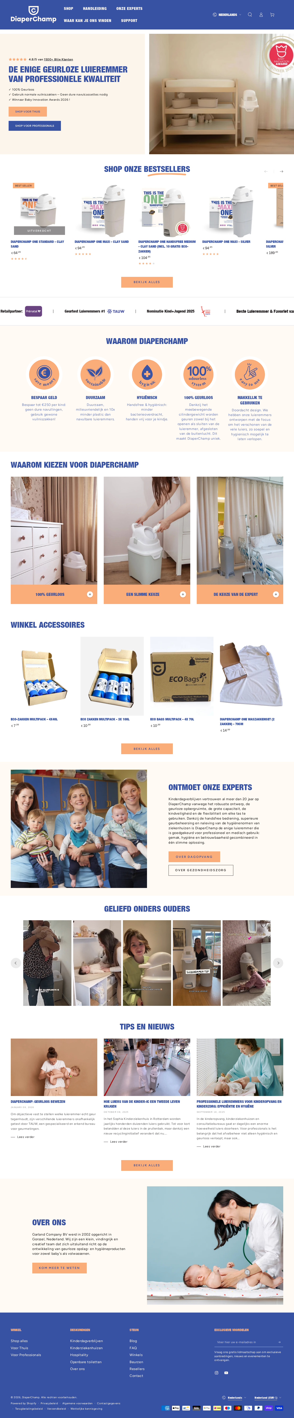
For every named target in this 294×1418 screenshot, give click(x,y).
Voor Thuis (19, 1348)
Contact (136, 1376)
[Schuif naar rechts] (278, 171)
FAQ (133, 1348)
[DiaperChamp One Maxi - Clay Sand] (103, 209)
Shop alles (19, 1341)
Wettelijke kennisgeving (86, 1408)
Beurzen (136, 1362)
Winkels (136, 1355)
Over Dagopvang (194, 857)
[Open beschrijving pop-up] (90, 594)
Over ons (77, 1369)
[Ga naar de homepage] (33, 14)
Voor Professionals (26, 1355)
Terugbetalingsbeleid (29, 1408)
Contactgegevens (108, 1403)
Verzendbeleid (56, 1408)
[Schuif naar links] (269, 171)
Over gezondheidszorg (201, 870)
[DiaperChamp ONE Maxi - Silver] (231, 209)
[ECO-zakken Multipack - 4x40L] (42, 676)
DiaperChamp (31, 1397)
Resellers (137, 1369)
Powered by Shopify (23, 1403)
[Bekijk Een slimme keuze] (147, 531)
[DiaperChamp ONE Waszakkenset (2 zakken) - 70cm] (251, 676)
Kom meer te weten (59, 1268)
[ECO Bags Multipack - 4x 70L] (182, 676)
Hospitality (79, 1355)
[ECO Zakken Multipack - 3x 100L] (112, 676)
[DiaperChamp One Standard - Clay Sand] (39, 209)
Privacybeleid (49, 1403)
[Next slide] (278, 963)
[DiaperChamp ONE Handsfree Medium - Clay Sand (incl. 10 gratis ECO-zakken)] (167, 209)
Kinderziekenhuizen (86, 1348)
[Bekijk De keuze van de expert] (240, 531)
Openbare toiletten (86, 1362)
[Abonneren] (280, 1342)
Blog (133, 1341)
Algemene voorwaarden (77, 1403)
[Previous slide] (16, 963)
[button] (249, 14)
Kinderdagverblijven (86, 1341)
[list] (147, 398)
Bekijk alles (147, 282)
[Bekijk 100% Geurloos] (54, 531)
